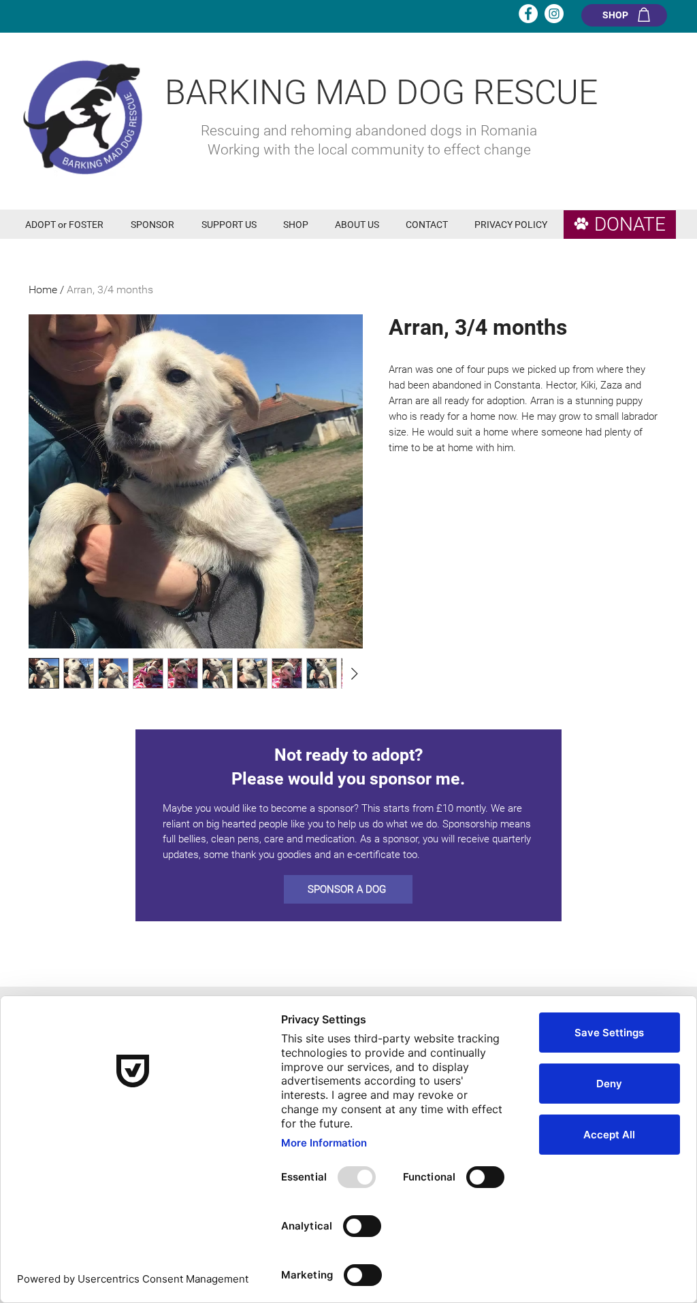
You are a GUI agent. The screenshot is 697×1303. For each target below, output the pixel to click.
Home (43, 289)
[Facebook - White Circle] (528, 13)
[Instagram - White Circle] (554, 13)
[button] (67, 225)
